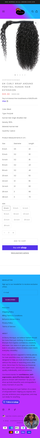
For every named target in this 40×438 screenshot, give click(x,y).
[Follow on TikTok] (15, 409)
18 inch (4, 170)
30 (30, 154)
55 (29, 181)
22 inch (5, 181)
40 (30, 165)
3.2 (15, 154)
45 (30, 170)
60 (30, 186)
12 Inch (4, 154)
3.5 (15, 149)
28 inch (5, 197)
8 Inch (4, 149)
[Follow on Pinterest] (9, 409)
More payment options (20, 253)
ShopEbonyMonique (11, 80)
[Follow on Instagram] (3, 409)
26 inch (5, 192)
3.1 (15, 181)
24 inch (5, 186)
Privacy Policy (7, 323)
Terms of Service (8, 326)
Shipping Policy (8, 312)
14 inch (5, 160)
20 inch (5, 176)
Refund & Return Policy (11, 319)
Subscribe (10, 300)
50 (30, 176)
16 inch (4, 165)
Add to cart (20, 241)
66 (30, 192)
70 (30, 197)
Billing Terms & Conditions (12, 315)
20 (30, 149)
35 (29, 160)
